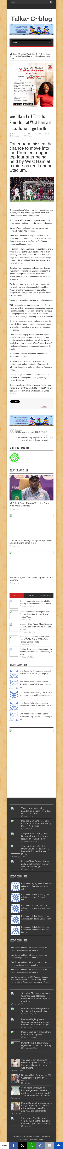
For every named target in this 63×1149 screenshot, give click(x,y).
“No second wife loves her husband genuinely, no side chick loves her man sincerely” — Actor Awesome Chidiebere (36, 1091)
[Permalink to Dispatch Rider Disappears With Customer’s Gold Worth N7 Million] (15, 1082)
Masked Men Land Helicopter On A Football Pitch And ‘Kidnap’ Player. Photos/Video (34, 614)
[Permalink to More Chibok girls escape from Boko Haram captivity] (15, 1039)
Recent (31, 595)
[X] (22, 1145)
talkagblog (23, 134)
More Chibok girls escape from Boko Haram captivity (36, 1033)
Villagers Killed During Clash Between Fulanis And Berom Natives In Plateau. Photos (36, 627)
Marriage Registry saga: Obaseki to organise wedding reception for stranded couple (35, 1022)
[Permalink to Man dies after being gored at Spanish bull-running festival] (15, 1015)
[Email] (49, 1145)
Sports (22, 54)
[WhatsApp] (31, 1145)
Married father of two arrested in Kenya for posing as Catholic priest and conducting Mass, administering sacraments (36, 1107)
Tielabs (41, 1139)
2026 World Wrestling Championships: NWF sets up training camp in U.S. (31, 541)
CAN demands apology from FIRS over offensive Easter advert (32, 438)
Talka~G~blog (31, 18)
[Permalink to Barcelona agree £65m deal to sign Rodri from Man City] (31, 553)
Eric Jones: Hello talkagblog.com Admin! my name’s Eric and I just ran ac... (35, 684)
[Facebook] (13, 1145)
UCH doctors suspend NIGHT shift (31, 431)
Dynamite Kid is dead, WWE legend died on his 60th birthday (36, 1044)
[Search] (51, 2)
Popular (17, 595)
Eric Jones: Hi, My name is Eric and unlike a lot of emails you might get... (36, 886)
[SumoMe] (58, 1145)
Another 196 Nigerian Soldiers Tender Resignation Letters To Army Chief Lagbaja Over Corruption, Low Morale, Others (30, 979)
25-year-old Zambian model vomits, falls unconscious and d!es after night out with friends (35, 1121)
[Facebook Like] (40, 1145)
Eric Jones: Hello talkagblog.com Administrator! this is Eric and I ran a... (36, 919)
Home (14, 54)
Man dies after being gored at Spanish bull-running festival (35, 1009)
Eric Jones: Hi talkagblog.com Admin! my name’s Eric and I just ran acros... (35, 908)
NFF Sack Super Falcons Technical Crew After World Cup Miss (29, 504)
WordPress (24, 1139)
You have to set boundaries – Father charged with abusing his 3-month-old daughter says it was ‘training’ (36, 1064)
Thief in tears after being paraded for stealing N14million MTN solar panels (36, 811)
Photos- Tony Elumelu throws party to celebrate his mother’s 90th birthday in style (36, 651)
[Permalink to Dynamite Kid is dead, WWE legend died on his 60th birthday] (15, 1050)
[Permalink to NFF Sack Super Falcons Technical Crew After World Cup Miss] (31, 500)
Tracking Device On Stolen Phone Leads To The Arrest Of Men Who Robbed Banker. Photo (34, 639)
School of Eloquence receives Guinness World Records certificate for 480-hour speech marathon (35, 997)
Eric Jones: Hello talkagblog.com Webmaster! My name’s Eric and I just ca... (36, 716)
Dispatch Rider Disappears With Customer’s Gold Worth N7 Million (36, 1078)
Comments (46, 595)
